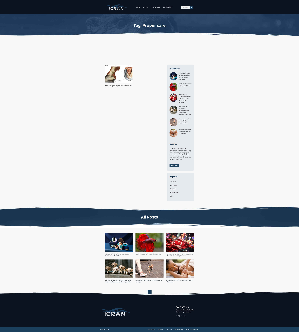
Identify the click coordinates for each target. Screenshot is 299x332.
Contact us (169, 329)
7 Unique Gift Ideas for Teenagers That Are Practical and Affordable (118, 255)
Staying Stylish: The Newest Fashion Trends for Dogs (184, 121)
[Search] (191, 7)
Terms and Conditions (192, 329)
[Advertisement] (149, 48)
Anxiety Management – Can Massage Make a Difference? (185, 131)
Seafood (173, 189)
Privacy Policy (179, 329)
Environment (167, 7)
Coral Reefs (155, 7)
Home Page (151, 329)
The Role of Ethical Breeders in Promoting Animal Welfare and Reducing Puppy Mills (185, 110)
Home (138, 7)
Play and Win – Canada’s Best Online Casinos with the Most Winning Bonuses (185, 98)
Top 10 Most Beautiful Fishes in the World (148, 254)
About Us (160, 329)
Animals (145, 7)
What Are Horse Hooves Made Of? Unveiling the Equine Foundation (118, 86)
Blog (171, 196)
